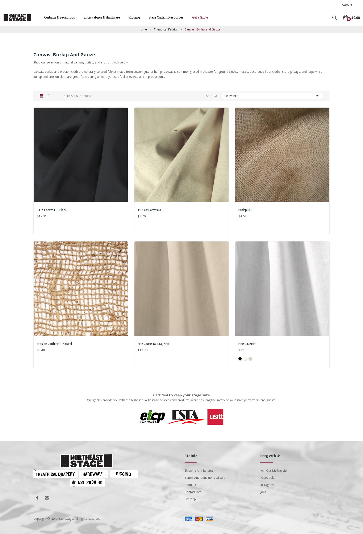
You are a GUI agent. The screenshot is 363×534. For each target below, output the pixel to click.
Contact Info (193, 492)
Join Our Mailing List (273, 470)
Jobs (263, 492)
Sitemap (190, 499)
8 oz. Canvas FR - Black (51, 210)
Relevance (272, 95)
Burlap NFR (245, 210)
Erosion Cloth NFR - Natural (54, 343)
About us (191, 485)
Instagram (47, 497)
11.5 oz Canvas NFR (150, 210)
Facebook (37, 497)
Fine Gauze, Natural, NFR (153, 343)
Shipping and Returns (199, 470)
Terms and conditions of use (205, 478)
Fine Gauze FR (247, 343)
